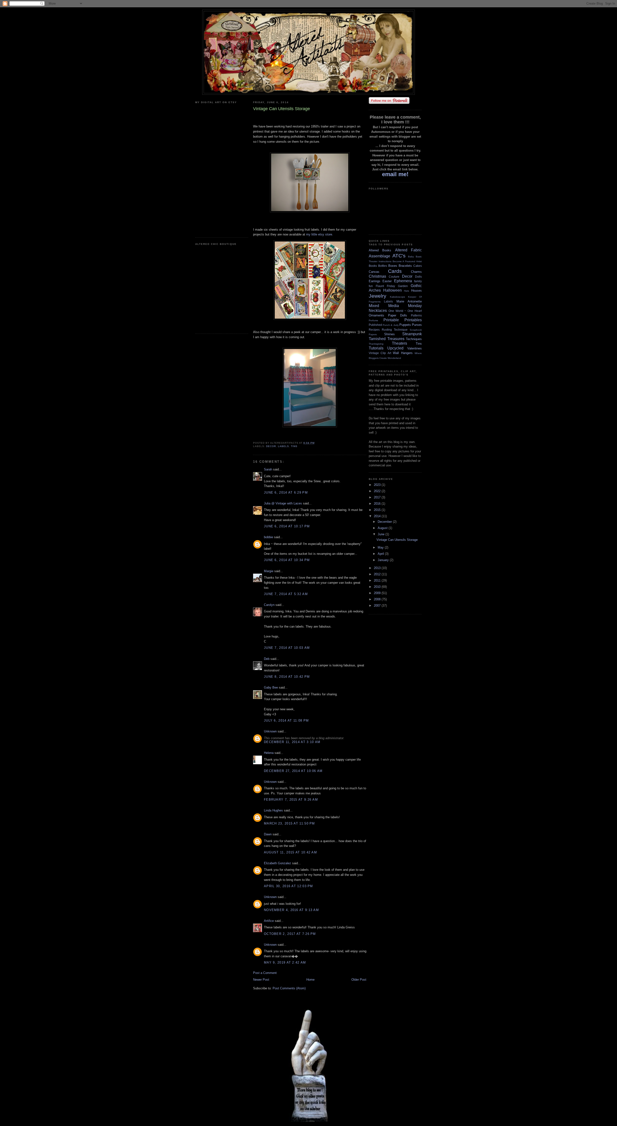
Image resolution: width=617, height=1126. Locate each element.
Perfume (373, 320)
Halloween (392, 290)
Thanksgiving (376, 343)
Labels (283, 446)
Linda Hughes (273, 810)
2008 (378, 599)
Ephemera (403, 281)
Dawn (268, 834)
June (381, 534)
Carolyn (269, 605)
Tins (294, 446)
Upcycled (395, 348)
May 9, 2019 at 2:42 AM (285, 962)
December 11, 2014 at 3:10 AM (292, 742)
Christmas (377, 276)
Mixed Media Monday (395, 306)
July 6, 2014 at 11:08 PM (286, 720)
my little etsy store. (319, 234)
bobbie (268, 537)
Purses (417, 325)
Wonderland (394, 358)
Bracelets (405, 266)
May (381, 547)
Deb (266, 659)
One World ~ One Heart (405, 310)
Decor (271, 446)
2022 (378, 491)
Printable (391, 320)
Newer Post (261, 979)
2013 (378, 568)
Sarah (268, 469)
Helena (269, 753)
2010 (378, 587)
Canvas (374, 272)
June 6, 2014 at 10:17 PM (287, 526)
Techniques (414, 339)
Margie (268, 571)
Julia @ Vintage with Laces (283, 503)
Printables (413, 320)
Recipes (374, 329)
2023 (378, 485)
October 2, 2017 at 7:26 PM (290, 934)
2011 (378, 580)
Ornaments (376, 315)
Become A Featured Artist (407, 261)
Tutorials (376, 348)
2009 (378, 593)
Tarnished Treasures (386, 339)
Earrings (374, 281)
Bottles (382, 265)
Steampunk (412, 334)
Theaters (399, 343)
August (383, 528)
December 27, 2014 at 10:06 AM (293, 771)
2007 (378, 605)
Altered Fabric (408, 250)
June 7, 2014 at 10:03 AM (287, 648)
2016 (378, 503)
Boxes (392, 266)
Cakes (417, 265)
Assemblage (379, 256)
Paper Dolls (397, 315)
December (385, 521)
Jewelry (377, 296)
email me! (395, 174)
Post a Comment (265, 973)
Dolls (418, 276)
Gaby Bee (271, 687)
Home (310, 979)
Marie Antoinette (409, 301)
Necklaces (378, 310)
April (381, 554)
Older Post (358, 979)
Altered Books (380, 250)
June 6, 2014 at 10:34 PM (287, 560)
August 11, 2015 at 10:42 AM (290, 852)
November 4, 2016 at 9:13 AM (291, 910)
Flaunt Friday (385, 286)
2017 (378, 497)
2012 (378, 574)
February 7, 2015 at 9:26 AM (291, 799)
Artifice (269, 921)
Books (373, 265)
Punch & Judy (390, 325)
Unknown (270, 731)
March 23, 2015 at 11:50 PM (289, 823)
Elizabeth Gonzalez (277, 863)
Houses (416, 290)
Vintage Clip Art (380, 353)
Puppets (405, 325)
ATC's (399, 255)
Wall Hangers (402, 353)
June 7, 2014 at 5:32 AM (286, 594)
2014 (378, 516)
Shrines (389, 334)
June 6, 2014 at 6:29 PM (286, 492)
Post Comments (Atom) (289, 988)
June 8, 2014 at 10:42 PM (287, 676)
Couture (394, 276)
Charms (416, 272)
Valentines (414, 348)
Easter (387, 281)
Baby (411, 256)
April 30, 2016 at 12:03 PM (288, 886)
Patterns (416, 315)
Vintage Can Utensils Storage (397, 540)
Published (375, 324)
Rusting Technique (395, 329)
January (384, 560)
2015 (378, 510)
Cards (395, 271)
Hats (406, 290)
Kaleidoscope (397, 296)
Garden (403, 286)
